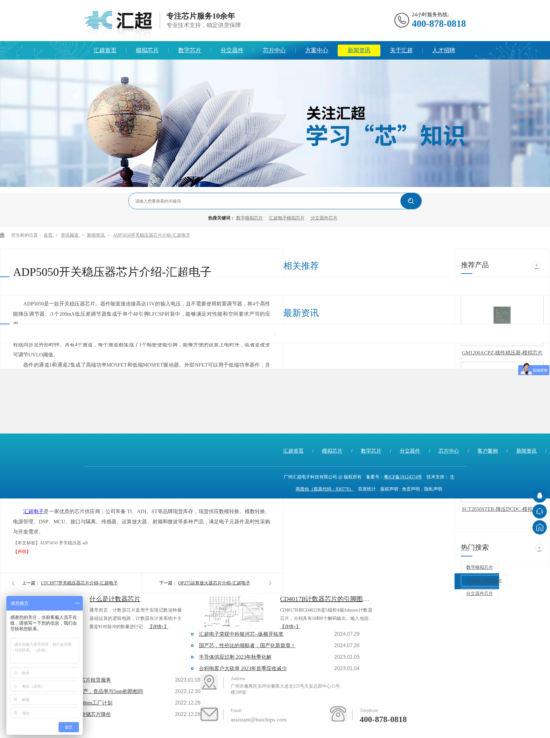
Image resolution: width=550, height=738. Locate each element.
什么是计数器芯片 (114, 598)
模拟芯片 (147, 50)
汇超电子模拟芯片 (287, 218)
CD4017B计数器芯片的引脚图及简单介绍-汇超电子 (326, 598)
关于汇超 (401, 50)
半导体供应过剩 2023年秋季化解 (235, 657)
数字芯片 (189, 50)
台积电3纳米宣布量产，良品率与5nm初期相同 (91, 691)
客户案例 (487, 451)
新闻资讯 (359, 50)
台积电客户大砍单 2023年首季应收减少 (243, 668)
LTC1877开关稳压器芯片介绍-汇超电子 (79, 583)
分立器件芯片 (324, 218)
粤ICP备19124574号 (403, 477)
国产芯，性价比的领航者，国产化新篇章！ (247, 645)
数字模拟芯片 (249, 218)
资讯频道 (70, 235)
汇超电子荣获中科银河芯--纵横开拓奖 (241, 634)
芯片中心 (274, 50)
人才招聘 (443, 50)
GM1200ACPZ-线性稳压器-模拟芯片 (502, 352)
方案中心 (316, 50)
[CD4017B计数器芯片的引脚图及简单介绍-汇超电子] (235, 610)
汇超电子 (33, 511)
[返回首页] (539, 527)
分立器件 (232, 50)
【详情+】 (158, 626)
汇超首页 (105, 50)
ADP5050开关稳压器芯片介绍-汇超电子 (151, 235)
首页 (49, 235)
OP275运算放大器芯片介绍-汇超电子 (214, 583)
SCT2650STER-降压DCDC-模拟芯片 (502, 509)
